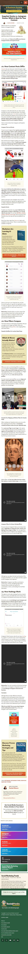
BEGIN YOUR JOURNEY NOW (14, 11)
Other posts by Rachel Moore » (9, 798)
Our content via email (5, 922)
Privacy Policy (19, 914)
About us (3, 920)
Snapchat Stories (6, 782)
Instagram (7, 780)
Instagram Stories (16, 780)
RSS (2, 936)
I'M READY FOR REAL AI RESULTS (13, 361)
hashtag (24, 636)
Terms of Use (12, 914)
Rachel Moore (13, 788)
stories (14, 114)
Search (21, 2)
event (2, 368)
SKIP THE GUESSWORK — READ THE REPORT (14, 255)
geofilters (14, 326)
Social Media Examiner (8, 2)
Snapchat (3, 69)
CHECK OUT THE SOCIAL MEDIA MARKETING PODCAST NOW (14, 773)
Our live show (4, 928)
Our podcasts (4, 924)
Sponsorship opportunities (6, 934)
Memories (17, 220)
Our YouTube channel (5, 926)
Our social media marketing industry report (9, 930)
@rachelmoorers (6, 795)
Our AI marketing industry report (7, 932)
